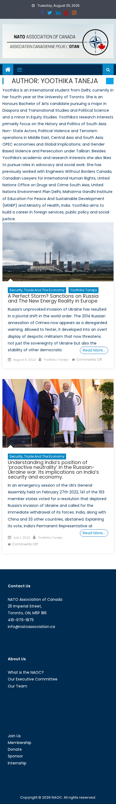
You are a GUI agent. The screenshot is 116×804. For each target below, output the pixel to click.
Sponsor (15, 756)
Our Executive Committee (32, 679)
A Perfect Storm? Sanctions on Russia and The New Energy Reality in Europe (53, 298)
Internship (17, 763)
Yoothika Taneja (83, 290)
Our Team (17, 686)
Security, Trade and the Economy (36, 290)
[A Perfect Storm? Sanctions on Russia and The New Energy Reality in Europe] (58, 251)
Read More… (94, 350)
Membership (19, 742)
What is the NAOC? (26, 672)
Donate (15, 749)
